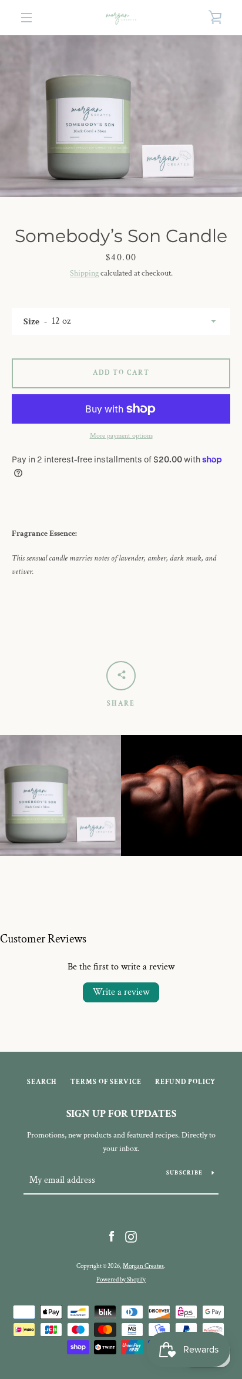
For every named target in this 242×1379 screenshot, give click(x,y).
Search (42, 1082)
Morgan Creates (143, 1265)
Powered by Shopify (121, 1279)
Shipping (84, 273)
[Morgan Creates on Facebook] (111, 1236)
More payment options (121, 435)
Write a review (121, 992)
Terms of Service (106, 1082)
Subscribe (184, 1173)
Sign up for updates (121, 1113)
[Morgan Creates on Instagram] (131, 1236)
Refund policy (185, 1082)
